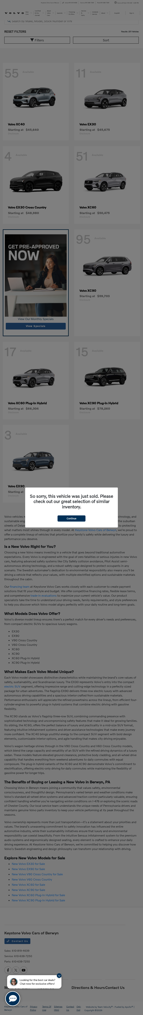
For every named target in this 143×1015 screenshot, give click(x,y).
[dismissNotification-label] (59, 975)
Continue (71, 518)
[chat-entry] (12, 998)
